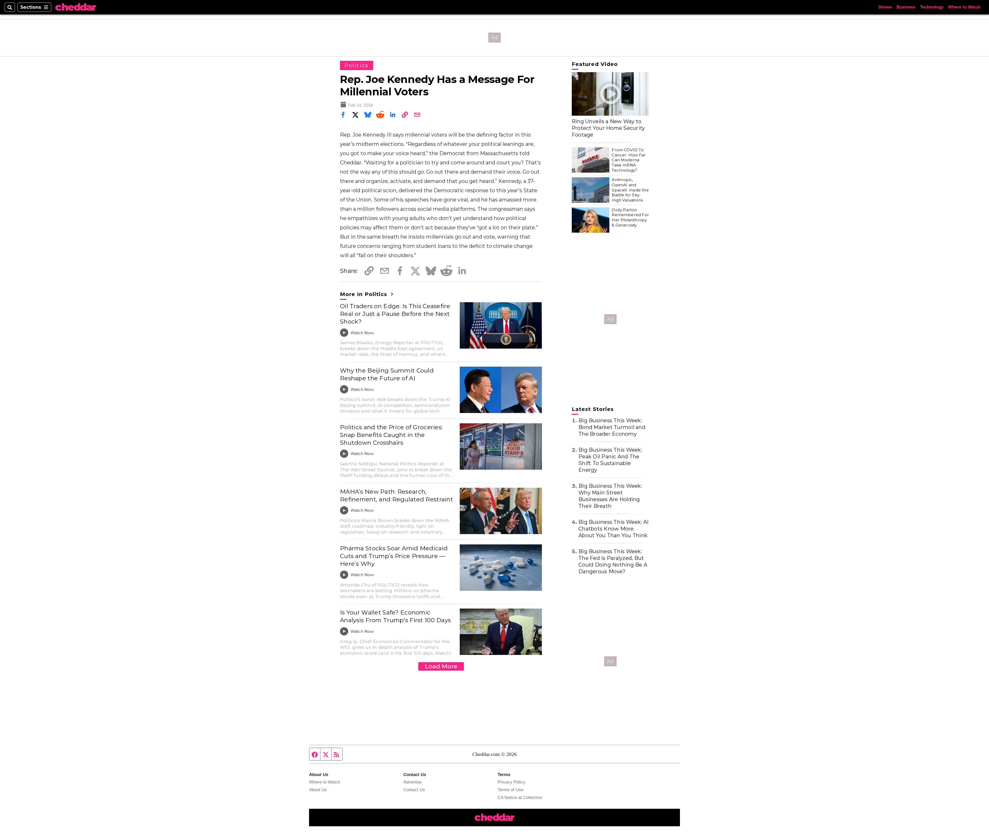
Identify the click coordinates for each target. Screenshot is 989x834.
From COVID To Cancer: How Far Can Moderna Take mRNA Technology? (629, 160)
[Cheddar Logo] (75, 7)
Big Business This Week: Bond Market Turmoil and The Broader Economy (611, 427)
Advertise (412, 782)
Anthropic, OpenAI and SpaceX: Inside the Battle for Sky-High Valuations (630, 190)
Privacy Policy (511, 782)
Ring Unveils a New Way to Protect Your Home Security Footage (608, 128)
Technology (931, 7)
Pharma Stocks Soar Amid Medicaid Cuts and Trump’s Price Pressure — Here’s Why (394, 556)
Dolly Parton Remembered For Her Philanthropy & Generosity (630, 217)
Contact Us (414, 789)
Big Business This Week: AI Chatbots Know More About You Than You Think (613, 528)
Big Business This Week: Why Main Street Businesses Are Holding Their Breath (610, 496)
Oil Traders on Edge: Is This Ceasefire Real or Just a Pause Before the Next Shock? (395, 313)
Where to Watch (964, 7)
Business (906, 7)
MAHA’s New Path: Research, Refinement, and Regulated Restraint (396, 495)
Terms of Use (510, 789)
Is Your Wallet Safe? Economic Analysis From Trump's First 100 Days (395, 616)
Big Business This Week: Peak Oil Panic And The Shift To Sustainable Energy (610, 460)
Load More (441, 666)
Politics (356, 65)
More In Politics (364, 294)
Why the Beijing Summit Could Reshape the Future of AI (387, 374)
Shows (885, 7)
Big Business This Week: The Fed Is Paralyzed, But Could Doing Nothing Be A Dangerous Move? (612, 561)
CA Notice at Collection (520, 797)
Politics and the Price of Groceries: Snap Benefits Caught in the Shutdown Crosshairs (391, 435)
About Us (318, 789)
